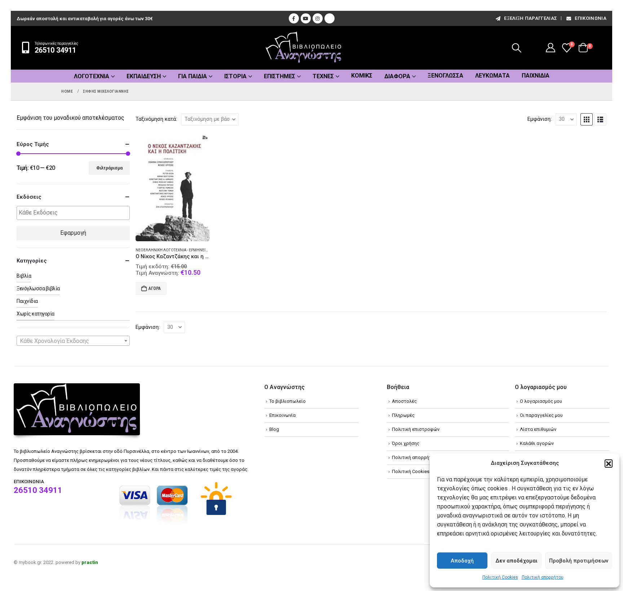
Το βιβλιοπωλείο (287, 401)
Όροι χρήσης (405, 443)
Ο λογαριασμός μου (541, 401)
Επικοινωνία (590, 18)
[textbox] (75, 213)
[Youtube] (306, 18)
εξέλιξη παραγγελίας (530, 18)
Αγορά (155, 288)
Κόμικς (361, 75)
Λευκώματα (492, 75)
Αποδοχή (462, 560)
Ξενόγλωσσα (445, 75)
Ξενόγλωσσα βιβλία (38, 288)
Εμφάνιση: (539, 119)
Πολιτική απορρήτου (543, 577)
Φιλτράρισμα (109, 168)
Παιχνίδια (535, 75)
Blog (274, 429)
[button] (608, 463)
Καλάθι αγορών (537, 443)
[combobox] (73, 341)
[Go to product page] (172, 187)
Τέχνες (323, 76)
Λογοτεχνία (91, 76)
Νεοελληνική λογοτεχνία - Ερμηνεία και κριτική (182, 250)
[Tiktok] (329, 18)
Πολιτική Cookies (500, 577)
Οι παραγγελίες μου (541, 415)
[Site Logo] (303, 47)
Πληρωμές (403, 415)
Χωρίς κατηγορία (35, 314)
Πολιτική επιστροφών (415, 429)
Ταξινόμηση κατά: (156, 119)
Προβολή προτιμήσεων (578, 560)
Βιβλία (24, 276)
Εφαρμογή (73, 232)
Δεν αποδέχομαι (516, 560)
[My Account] (550, 47)
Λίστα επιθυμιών (538, 429)
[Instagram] (318, 18)
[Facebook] (294, 18)
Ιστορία (235, 76)
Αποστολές (404, 401)
